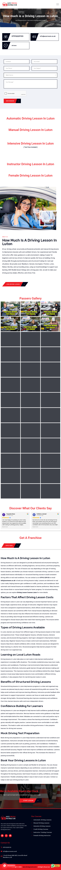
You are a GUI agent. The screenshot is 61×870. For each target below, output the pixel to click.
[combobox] (30, 75)
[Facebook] (2, 835)
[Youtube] (10, 835)
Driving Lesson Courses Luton (27, 592)
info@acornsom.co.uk (8, 580)
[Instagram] (6, 835)
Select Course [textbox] (9, 75)
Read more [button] (5, 527)
